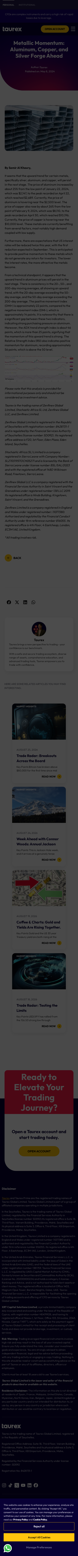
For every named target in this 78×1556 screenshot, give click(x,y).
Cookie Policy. (40, 1519)
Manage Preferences (39, 1547)
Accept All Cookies (39, 1537)
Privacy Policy (20, 1519)
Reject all (39, 1526)
